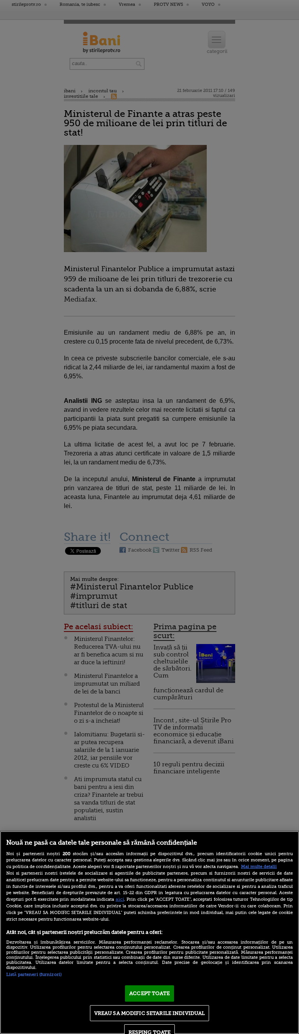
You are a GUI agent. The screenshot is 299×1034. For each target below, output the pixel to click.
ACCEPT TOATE (149, 993)
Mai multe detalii (259, 866)
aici (120, 899)
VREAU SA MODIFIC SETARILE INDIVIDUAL (149, 1013)
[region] (149, 932)
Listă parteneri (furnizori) (34, 974)
